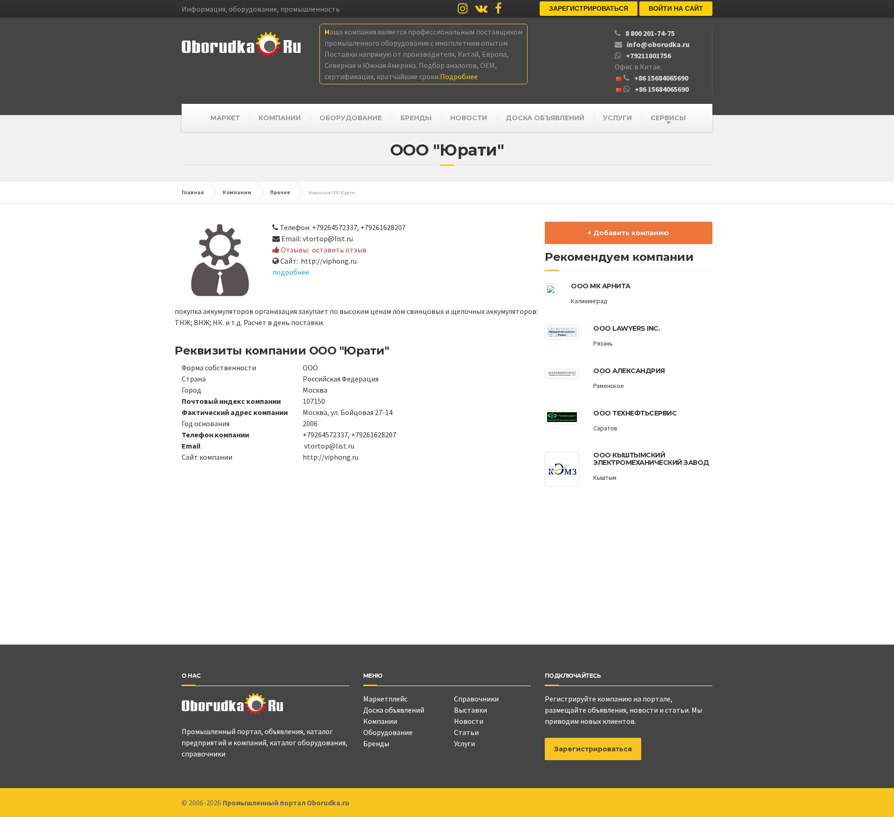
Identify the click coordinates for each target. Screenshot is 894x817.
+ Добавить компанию (628, 233)
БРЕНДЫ (416, 118)
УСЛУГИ (617, 118)
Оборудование (388, 732)
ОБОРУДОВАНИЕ (350, 118)
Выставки (470, 710)
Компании (380, 721)
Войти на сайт (676, 8)
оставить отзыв (339, 249)
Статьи (466, 732)
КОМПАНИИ (279, 118)
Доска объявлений (393, 710)
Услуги (464, 743)
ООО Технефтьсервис (635, 413)
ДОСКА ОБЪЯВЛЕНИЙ (545, 118)
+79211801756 (648, 55)
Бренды (376, 743)
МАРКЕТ (225, 118)
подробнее (290, 272)
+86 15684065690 (661, 77)
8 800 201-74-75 (650, 33)
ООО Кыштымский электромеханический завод (651, 458)
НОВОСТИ (468, 118)
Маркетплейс (385, 698)
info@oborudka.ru (658, 44)
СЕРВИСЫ (668, 118)
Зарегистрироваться (588, 8)
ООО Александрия (629, 371)
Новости (468, 721)
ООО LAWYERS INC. (626, 328)
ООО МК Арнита (600, 286)
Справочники (476, 698)
